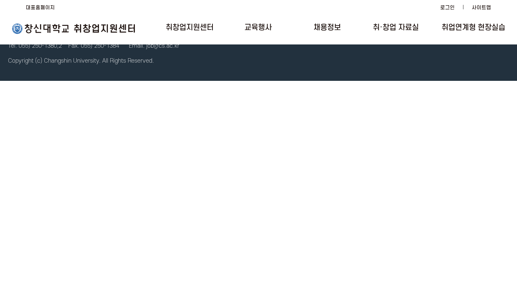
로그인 (447, 8)
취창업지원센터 (190, 27)
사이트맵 (481, 8)
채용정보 (327, 27)
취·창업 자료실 (396, 27)
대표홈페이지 (40, 8)
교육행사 (258, 27)
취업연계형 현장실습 (473, 27)
